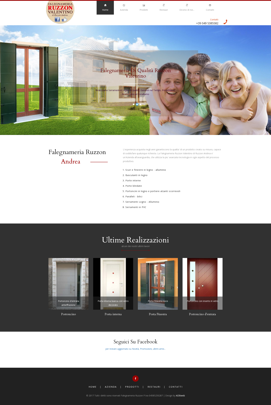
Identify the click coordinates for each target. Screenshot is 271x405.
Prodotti (144, 9)
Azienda (124, 9)
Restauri (163, 9)
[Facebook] (135, 378)
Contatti (210, 9)
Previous (48, 67)
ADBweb (180, 395)
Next (222, 67)
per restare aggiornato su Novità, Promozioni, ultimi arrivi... (135, 348)
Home (105, 9)
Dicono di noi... (186, 9)
